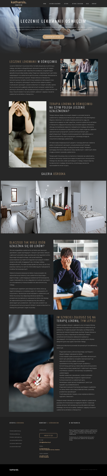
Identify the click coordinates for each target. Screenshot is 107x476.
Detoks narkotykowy (16, 437)
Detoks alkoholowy (15, 431)
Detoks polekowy (15, 434)
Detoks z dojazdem (77, 3)
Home (44, 3)
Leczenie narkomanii (16, 443)
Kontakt (94, 3)
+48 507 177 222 (18, 5)
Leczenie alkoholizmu (16, 440)
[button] (53, 37)
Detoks (66, 3)
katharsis (18, 2)
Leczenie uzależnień (54, 3)
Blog (87, 3)
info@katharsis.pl (45, 442)
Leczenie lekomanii (15, 446)
